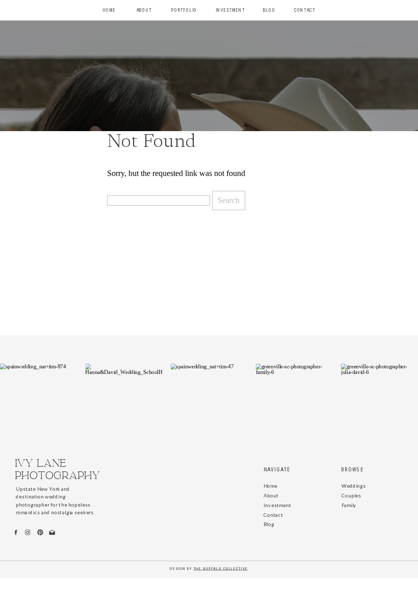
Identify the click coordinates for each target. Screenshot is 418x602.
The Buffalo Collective (221, 568)
